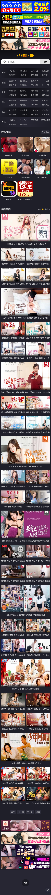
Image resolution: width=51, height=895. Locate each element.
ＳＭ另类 (45, 85)
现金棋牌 (34, 75)
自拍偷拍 (23, 81)
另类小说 (23, 114)
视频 (4, 82)
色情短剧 (23, 124)
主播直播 (34, 85)
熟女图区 (34, 104)
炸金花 (23, 75)
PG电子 (12, 71)
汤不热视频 (45, 120)
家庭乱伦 (23, 110)
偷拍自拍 (23, 90)
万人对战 (34, 71)
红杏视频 (12, 124)
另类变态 (45, 95)
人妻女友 (34, 110)
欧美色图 (34, 100)
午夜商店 (23, 120)
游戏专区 (45, 71)
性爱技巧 (45, 114)
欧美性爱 (45, 90)
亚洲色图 (23, 100)
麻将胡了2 (13, 75)
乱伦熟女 (34, 95)
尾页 (38, 812)
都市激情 (12, 110)
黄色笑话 (34, 114)
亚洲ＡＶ (12, 81)
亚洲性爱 (12, 90)
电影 (4, 92)
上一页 (21, 812)
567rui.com (25, 55)
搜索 (45, 62)
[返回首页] (47, 890)
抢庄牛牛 (45, 75)
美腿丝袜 (12, 104)
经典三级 (23, 95)
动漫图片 (45, 100)
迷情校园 (12, 114)
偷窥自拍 (12, 100)
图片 (4, 102)
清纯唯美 (23, 104)
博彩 (4, 72)
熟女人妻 (12, 85)
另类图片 (45, 104)
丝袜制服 (23, 85)
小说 (4, 112)
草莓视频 (34, 120)
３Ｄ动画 (45, 81)
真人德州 (23, 71)
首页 (13, 812)
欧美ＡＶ (34, 81)
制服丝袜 (12, 95)
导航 (4, 122)
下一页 (29, 812)
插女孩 (12, 120)
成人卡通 (34, 90)
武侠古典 (45, 110)
